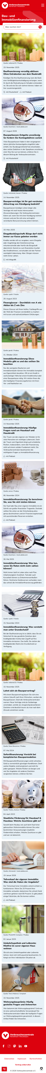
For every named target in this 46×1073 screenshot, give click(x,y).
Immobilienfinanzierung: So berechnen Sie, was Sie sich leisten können (22, 500)
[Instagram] (9, 1046)
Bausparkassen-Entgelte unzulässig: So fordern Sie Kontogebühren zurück (22, 136)
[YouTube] (25, 1046)
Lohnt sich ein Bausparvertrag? (19, 690)
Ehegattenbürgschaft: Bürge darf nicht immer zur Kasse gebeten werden (22, 235)
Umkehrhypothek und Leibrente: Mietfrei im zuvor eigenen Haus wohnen (19, 946)
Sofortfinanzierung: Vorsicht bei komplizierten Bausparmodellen (19, 756)
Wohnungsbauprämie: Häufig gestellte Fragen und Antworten (19, 1003)
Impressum (22, 1059)
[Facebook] (3, 1046)
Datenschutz (9, 1059)
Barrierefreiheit (36, 1059)
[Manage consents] (41, 1068)
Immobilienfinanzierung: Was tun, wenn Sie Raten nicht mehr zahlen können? (20, 566)
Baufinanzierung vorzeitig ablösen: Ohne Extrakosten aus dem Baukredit (22, 72)
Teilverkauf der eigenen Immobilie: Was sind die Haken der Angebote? (21, 880)
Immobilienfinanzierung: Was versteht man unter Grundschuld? (22, 628)
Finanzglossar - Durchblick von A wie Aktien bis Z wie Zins (22, 304)
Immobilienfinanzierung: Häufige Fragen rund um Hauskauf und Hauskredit (20, 430)
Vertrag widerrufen (23, 1065)
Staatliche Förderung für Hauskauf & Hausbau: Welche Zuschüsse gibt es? (22, 819)
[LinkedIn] (20, 1046)
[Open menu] (4, 1069)
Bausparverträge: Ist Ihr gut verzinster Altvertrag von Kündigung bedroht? (22, 203)
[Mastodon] (14, 1046)
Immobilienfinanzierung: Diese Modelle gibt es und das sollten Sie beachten (21, 361)
